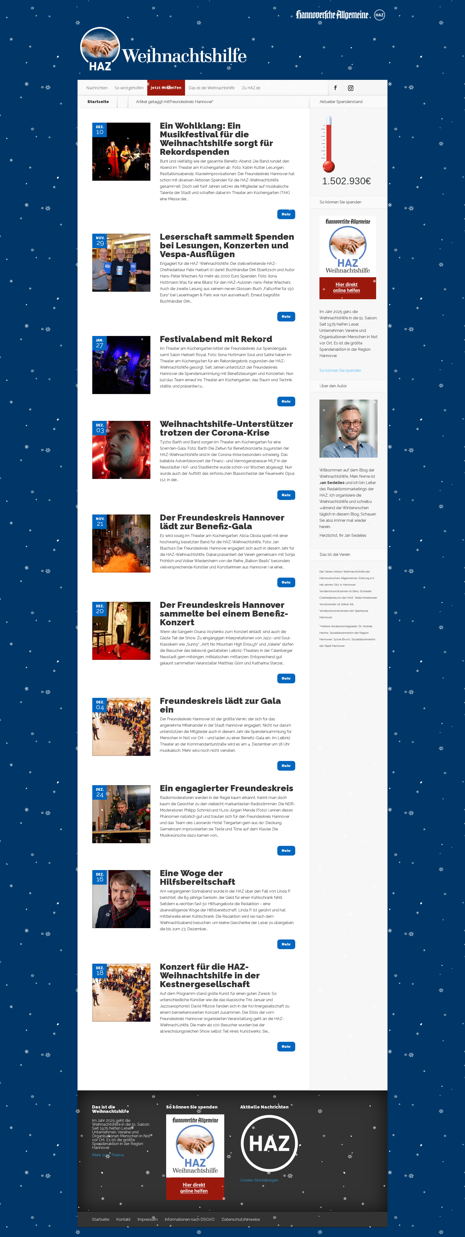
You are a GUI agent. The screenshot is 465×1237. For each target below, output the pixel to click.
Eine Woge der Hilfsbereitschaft (197, 877)
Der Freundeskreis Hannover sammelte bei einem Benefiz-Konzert (224, 613)
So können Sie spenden (340, 370)
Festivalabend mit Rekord (216, 339)
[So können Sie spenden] (347, 298)
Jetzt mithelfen (166, 87)
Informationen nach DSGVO (190, 1219)
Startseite (98, 102)
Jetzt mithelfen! (435, 1199)
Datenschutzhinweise (241, 1219)
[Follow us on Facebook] (335, 88)
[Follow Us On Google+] (350, 88)
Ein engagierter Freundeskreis (226, 788)
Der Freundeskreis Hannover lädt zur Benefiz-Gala (222, 521)
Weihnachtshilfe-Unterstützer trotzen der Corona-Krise (226, 428)
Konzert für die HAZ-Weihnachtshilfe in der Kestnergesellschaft (210, 975)
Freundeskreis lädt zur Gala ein (220, 705)
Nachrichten (97, 87)
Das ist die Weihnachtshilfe (212, 87)
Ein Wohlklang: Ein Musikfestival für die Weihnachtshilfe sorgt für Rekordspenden (216, 138)
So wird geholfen (129, 87)
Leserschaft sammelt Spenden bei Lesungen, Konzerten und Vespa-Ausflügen (227, 245)
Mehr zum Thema (108, 1155)
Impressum (148, 1219)
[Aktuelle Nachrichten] (269, 1143)
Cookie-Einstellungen (259, 1180)
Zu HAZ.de (251, 87)
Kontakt (123, 1219)
